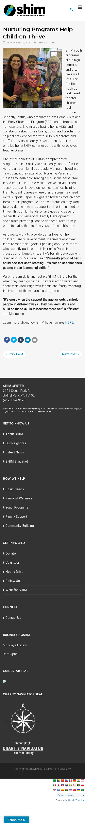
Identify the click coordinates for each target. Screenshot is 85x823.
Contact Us (13, 618)
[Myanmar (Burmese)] (70, 785)
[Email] (35, 340)
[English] (66, 780)
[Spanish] (62, 789)
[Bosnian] (58, 780)
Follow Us (13, 581)
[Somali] (58, 789)
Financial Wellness (19, 498)
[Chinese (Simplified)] (62, 780)
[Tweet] (14, 340)
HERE (69, 322)
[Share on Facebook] (7, 340)
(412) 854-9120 (14, 400)
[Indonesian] (82, 780)
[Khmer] (62, 785)
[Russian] (82, 785)
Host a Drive (14, 572)
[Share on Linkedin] (28, 340)
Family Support (16, 516)
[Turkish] (74, 789)
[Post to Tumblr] (21, 340)
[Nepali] (74, 785)
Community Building (20, 526)
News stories (47, 42)
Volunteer (12, 562)
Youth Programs (17, 507)
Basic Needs (15, 489)
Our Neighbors (16, 443)
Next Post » (70, 354)
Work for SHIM (16, 590)
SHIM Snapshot (17, 461)
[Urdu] (82, 789)
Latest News (15, 452)
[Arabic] (54, 780)
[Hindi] (78, 780)
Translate (80, 800)
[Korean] (66, 785)
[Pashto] (78, 785)
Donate (11, 553)
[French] (70, 780)
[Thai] (70, 789)
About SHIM (14, 434)
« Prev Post (14, 354)
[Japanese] (58, 785)
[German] (74, 780)
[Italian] (54, 785)
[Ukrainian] (78, 789)
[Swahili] (66, 789)
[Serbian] (54, 789)
